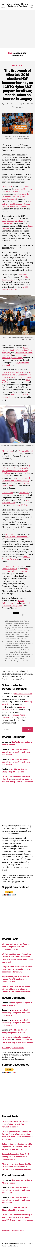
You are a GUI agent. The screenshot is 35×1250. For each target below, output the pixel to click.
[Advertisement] (17, 29)
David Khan (24, 493)
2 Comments (18, 107)
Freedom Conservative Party (13, 566)
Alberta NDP (7, 186)
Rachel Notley (24, 186)
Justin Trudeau (26, 650)
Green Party (10, 534)
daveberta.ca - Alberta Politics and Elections (17, 5)
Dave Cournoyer (12, 104)
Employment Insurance (13, 641)
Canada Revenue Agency (17, 630)
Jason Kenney (7, 223)
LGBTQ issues (9, 652)
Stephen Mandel (26, 451)
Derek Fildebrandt (9, 569)
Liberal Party (7, 493)
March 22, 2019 (27, 104)
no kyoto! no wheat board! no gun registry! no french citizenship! (16, 752)
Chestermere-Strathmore (13, 634)
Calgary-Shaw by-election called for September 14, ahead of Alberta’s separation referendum (17, 969)
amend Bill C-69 (21, 505)
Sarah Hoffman (17, 654)
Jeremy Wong (15, 650)
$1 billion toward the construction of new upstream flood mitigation (17, 203)
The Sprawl (22, 275)
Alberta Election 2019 (16, 621)
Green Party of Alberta (18, 645)
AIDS (6, 621)
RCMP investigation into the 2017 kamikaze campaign (17, 350)
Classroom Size (10, 637)
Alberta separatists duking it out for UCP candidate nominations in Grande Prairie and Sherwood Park (17, 989)
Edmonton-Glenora (20, 639)
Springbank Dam (18, 656)
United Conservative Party (13, 221)
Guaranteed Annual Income (16, 537)
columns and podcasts (23, 694)
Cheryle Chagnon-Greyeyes (18, 632)
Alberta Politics (17, 66)
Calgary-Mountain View (13, 628)
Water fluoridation (25, 661)
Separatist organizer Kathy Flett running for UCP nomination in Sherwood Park (15, 979)
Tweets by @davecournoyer (13, 1048)
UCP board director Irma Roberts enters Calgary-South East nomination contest (15, 946)
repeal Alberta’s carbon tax (13, 372)
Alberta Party (7, 451)
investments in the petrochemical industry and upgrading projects (15, 196)
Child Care (26, 634)
